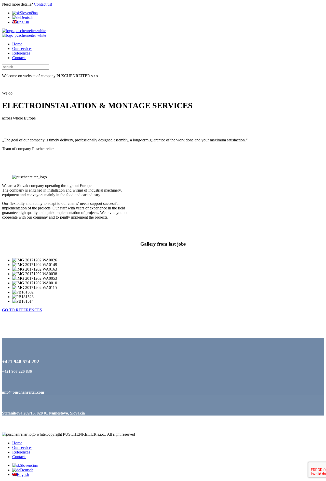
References (21, 53)
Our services (22, 48)
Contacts (19, 58)
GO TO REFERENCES (22, 310)
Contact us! (43, 4)
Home (17, 44)
